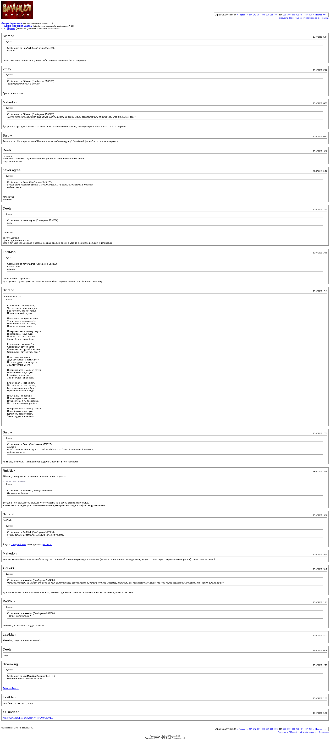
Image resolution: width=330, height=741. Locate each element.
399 (288, 15)
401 (297, 15)
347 (254, 15)
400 (293, 15)
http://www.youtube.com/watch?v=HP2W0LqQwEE (28, 718)
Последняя (321, 15)
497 (310, 15)
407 (301, 15)
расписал (47, 544)
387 (258, 15)
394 (267, 15)
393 (263, 15)
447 (306, 15)
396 (276, 15)
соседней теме (18, 544)
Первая (241, 15)
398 (284, 15)
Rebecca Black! (11, 688)
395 (271, 15)
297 (250, 15)
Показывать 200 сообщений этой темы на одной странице (303, 18)
